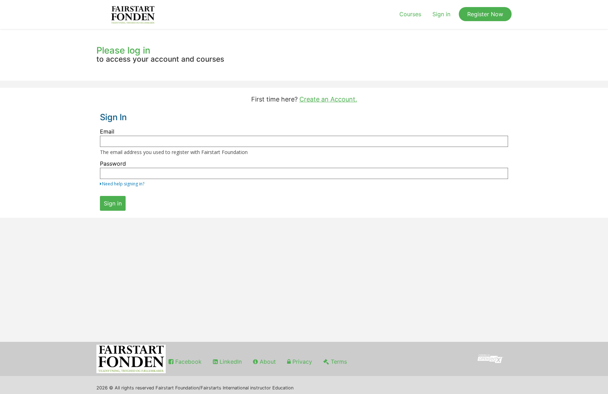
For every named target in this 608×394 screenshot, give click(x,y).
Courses (410, 14)
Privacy (301, 361)
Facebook (187, 361)
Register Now (485, 14)
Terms (338, 361)
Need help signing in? (123, 184)
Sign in (441, 14)
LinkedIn (230, 361)
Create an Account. (328, 99)
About (267, 361)
